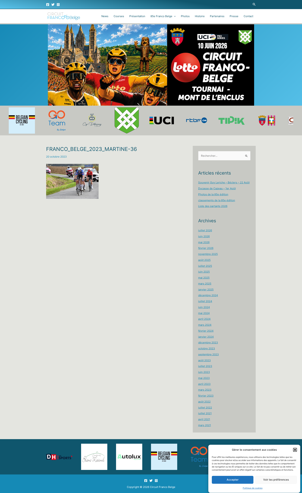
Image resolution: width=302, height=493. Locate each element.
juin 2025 (204, 271)
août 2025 (204, 260)
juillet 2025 (205, 266)
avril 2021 (204, 419)
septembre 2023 (208, 354)
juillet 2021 (205, 413)
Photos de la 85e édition (213, 194)
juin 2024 (204, 307)
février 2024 (206, 330)
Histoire (200, 16)
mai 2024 (204, 313)
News (104, 16)
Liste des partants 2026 (212, 206)
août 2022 (204, 401)
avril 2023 (204, 384)
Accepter (233, 479)
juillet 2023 (205, 366)
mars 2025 (204, 283)
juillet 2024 (205, 301)
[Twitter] (53, 4)
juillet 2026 (205, 230)
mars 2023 (204, 389)
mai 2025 (204, 277)
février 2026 (205, 248)
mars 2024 (204, 325)
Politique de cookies (253, 488)
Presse (234, 16)
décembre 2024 (208, 295)
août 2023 (204, 360)
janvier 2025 (206, 289)
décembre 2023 (208, 342)
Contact (248, 16)
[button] (295, 450)
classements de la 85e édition (216, 200)
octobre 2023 (206, 348)
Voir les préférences (276, 479)
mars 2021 (204, 425)
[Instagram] (58, 4)
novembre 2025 (208, 254)
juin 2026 (204, 236)
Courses (119, 16)
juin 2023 (204, 372)
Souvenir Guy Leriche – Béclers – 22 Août (224, 182)
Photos (185, 16)
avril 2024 (204, 319)
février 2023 (206, 395)
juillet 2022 (205, 407)
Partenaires (217, 16)
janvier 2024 (206, 336)
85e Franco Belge (161, 16)
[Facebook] (47, 4)
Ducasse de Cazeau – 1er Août (217, 188)
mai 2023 (204, 378)
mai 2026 (204, 242)
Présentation (137, 16)
